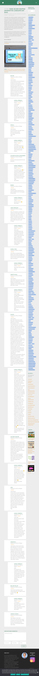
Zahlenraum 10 (31, 358)
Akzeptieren (13, 674)
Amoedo (29, 410)
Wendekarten (30, 338)
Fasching (16, 69)
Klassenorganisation (32, 165)
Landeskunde (31, 183)
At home (30, 31)
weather (30, 335)
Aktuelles (30, 26)
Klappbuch (30, 162)
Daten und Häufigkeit (31, 54)
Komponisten (31, 173)
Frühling (30, 114)
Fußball (30, 116)
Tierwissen (30, 315)
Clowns (30, 51)
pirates (30, 242)
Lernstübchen (30, 403)
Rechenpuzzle (31, 250)
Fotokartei (30, 106)
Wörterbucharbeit (31, 353)
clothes (30, 49)
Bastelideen (31, 36)
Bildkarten (30, 38)
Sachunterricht (31, 271)
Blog (30, 39)
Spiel (30, 292)
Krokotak (29, 412)
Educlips (29, 472)
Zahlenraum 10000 (32, 366)
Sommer (30, 289)
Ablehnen (18, 674)
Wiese (33, 343)
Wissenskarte (31, 350)
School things (30, 278)
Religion (30, 260)
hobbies (30, 142)
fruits (29, 111)
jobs (29, 152)
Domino (30, 67)
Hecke (30, 139)
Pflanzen (30, 240)
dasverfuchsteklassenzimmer (18, 155)
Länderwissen (31, 201)
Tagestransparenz (31, 309)
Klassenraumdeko (32, 167)
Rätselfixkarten (31, 265)
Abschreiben (31, 17)
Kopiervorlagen (32, 178)
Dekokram (30, 57)
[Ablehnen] (37, 672)
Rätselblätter (31, 263)
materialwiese (30, 384)
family (30, 90)
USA (29, 320)
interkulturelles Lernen (32, 149)
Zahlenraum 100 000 (32, 363)
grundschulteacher (31, 386)
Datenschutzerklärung (24, 674)
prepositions (30, 245)
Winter (30, 348)
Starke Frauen (31, 297)
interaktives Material (8, 70)
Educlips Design (31, 416)
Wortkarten (31, 351)
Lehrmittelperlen (31, 396)
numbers (30, 229)
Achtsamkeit (30, 18)
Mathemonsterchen (31, 418)
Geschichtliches (31, 124)
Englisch (30, 75)
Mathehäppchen (31, 206)
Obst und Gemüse (31, 232)
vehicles (30, 325)
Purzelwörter (31, 247)
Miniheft (30, 211)
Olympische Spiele (31, 234)
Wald (30, 332)
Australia (30, 33)
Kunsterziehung (31, 181)
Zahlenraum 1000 (32, 364)
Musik (30, 219)
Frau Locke (30, 394)
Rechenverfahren (31, 252)
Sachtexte (6, 71)
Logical (30, 196)
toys (33, 317)
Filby (29, 98)
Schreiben (30, 281)
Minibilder (30, 209)
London (30, 198)
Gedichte (30, 121)
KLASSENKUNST (31, 405)
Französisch (30, 108)
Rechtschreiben (31, 255)
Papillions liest (30, 401)
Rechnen (30, 253)
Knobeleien (30, 170)
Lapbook (30, 185)
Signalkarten (31, 286)
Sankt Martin (30, 273)
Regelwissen (30, 258)
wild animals (30, 345)
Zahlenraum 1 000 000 (32, 356)
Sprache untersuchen (32, 294)
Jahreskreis (19, 13)
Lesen (23, 70)
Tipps (30, 317)
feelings (30, 95)
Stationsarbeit (31, 299)
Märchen (30, 222)
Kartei (30, 157)
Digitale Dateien (10, 69)
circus (29, 46)
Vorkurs (30, 330)
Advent (30, 23)
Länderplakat (31, 199)
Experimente (30, 85)
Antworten (12, 78)
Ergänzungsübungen (31, 77)
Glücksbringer (31, 129)
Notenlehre (30, 227)
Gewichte (30, 126)
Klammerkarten (31, 160)
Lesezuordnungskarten (32, 193)
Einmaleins (31, 72)
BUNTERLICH (30, 407)
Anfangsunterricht (31, 28)
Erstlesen (30, 80)
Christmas (30, 44)
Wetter (30, 343)
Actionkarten (30, 20)
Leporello (30, 188)
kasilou (29, 414)
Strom (29, 302)
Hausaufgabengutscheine (32, 136)
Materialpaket (31, 204)
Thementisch (31, 314)
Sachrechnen (31, 268)
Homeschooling (21, 69)
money (30, 214)
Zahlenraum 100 (31, 361)
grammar (30, 131)
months (30, 216)
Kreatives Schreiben (32, 180)
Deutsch (14, 13)
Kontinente (30, 175)
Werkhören (30, 340)
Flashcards (31, 101)
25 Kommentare (11, 15)
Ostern (30, 237)
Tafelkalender (31, 307)
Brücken (30, 41)
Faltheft (30, 88)
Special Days (31, 291)
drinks (30, 69)
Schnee (30, 276)
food (29, 103)
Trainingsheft (31, 319)
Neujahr (30, 224)
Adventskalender (31, 25)
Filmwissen (30, 100)
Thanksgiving (30, 312)
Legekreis (30, 186)
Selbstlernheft (31, 284)
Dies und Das (31, 62)
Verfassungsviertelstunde (32, 327)
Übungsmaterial (31, 369)
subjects (30, 304)
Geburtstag (30, 119)
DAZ (30, 56)
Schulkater (30, 379)
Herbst (30, 141)
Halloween (30, 134)
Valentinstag (30, 322)
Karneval (20, 70)
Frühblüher (30, 113)
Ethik (30, 83)
